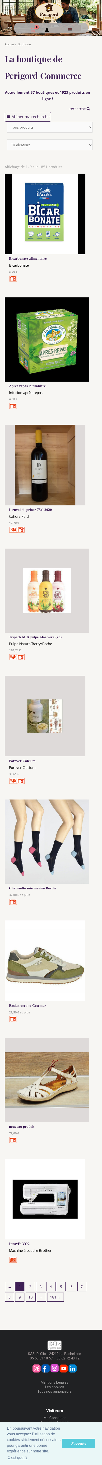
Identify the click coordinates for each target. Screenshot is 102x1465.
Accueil (9, 44)
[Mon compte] (47, 30)
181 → (55, 1297)
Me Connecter (55, 1418)
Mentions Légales (54, 1382)
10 (30, 1297)
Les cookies (54, 1387)
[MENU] (69, 29)
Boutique (24, 44)
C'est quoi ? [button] (18, 1458)
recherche (78, 108)
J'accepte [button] (78, 1443)
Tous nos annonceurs (54, 1391)
